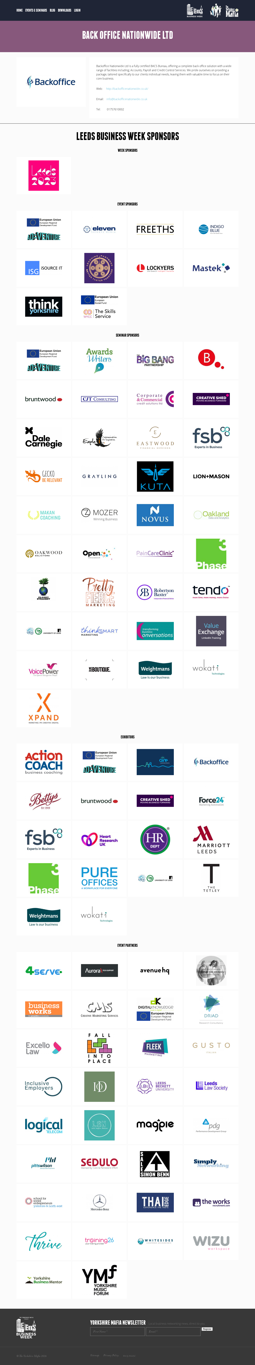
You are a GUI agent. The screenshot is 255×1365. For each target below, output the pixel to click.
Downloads (64, 10)
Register (207, 1329)
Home (19, 10)
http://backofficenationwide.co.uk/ (127, 89)
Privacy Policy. (111, 1355)
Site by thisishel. (129, 1356)
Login (77, 10)
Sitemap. (95, 1355)
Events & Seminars (36, 10)
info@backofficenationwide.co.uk (127, 99)
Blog (52, 10)
